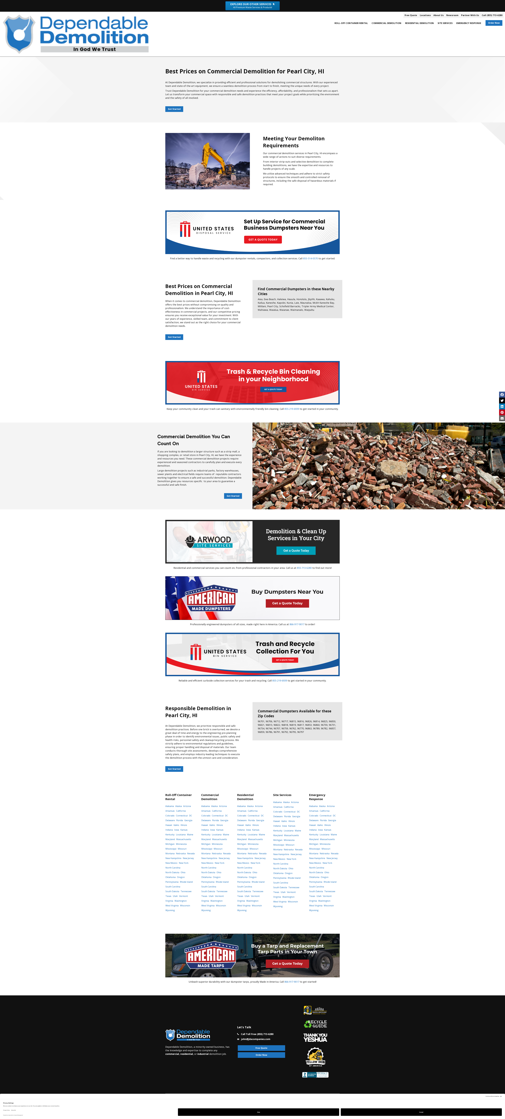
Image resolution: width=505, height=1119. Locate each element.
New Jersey (188, 858)
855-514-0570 (310, 258)
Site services (445, 23)
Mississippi (170, 848)
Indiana (169, 829)
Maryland (170, 839)
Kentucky (170, 834)
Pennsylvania (171, 881)
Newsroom (452, 15)
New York (183, 863)
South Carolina (172, 886)
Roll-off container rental (351, 23)
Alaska (178, 806)
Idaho (176, 825)
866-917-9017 (297, 624)
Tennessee (186, 891)
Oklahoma (170, 877)
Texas (168, 896)
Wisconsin (185, 905)
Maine (190, 834)
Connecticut (182, 815)
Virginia (169, 900)
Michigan (170, 844)
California (181, 810)
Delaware (170, 820)
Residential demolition (419, 23)
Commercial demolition (386, 23)
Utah (175, 896)
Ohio (183, 872)
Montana (170, 853)
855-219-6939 (291, 408)
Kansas (184, 829)
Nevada (191, 853)
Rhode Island (186, 881)
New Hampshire (173, 858)
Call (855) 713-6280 (492, 15)
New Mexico (171, 863)
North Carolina (172, 867)
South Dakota (172, 891)
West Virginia (172, 905)
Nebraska (181, 853)
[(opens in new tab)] (252, 232)
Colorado (170, 815)
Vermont (183, 896)
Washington (181, 900)
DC (190, 815)
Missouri (182, 848)
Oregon (181, 877)
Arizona (187, 806)
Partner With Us (470, 15)
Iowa (176, 829)
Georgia (188, 820)
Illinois (184, 825)
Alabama (169, 806)
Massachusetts (183, 839)
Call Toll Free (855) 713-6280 (257, 1034)
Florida (179, 820)
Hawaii (168, 825)
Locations (425, 15)
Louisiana (181, 834)
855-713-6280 (304, 567)
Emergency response (468, 23)
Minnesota (181, 844)
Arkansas (170, 810)
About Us (438, 15)
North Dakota (172, 872)
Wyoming (170, 910)
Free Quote (411, 15)
